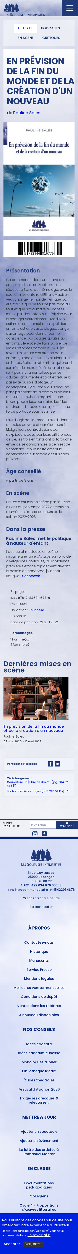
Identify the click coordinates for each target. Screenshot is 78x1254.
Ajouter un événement (39, 1140)
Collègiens (39, 1196)
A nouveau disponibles (39, 1014)
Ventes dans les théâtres (39, 1005)
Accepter (12, 1244)
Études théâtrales (39, 1080)
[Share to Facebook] (50, 764)
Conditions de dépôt (39, 996)
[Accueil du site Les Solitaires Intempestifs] (39, 10)
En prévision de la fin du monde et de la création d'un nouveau (33, 728)
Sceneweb (31, 575)
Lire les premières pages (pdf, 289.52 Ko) (35, 791)
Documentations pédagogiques (39, 1185)
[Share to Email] (57, 764)
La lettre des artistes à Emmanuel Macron (39, 1151)
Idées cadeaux (39, 1044)
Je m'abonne (67, 825)
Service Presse (39, 969)
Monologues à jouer (39, 1062)
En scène (26, 37)
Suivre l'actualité (11, 825)
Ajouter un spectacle (39, 1131)
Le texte (25, 28)
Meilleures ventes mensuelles (39, 987)
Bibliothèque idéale (39, 1071)
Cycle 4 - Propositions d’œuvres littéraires (39, 1207)
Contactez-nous (39, 942)
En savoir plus (39, 1235)
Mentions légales (39, 978)
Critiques (51, 37)
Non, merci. (33, 1244)
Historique (39, 951)
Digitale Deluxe (48, 898)
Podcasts (50, 28)
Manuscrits (39, 960)
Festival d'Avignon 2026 (39, 1089)
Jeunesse (36, 610)
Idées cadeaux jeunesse (39, 1053)
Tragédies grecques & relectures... (39, 1100)
